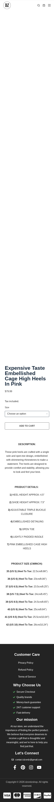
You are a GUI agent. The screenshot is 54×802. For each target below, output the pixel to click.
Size (7, 407)
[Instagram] (31, 767)
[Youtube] (39, 767)
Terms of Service (27, 676)
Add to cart (27, 426)
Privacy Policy (25, 663)
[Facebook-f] (15, 767)
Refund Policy (25, 669)
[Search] (39, 5)
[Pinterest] (23, 767)
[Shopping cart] (44, 5)
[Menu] (49, 5)
